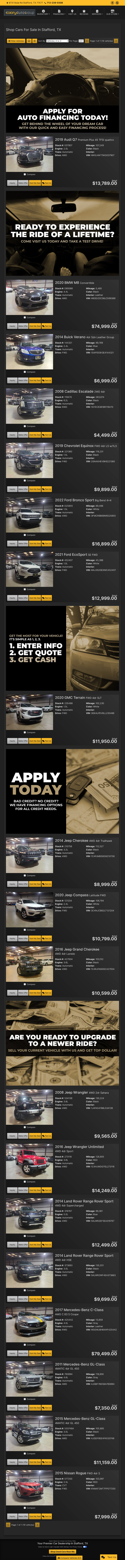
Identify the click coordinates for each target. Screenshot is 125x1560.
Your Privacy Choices (76, 1547)
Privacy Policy (72, 1541)
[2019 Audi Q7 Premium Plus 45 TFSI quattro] (29, 154)
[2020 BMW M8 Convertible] (29, 297)
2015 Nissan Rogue (77, 1473)
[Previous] (87, 41)
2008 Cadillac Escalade (80, 391)
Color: (89, 148)
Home (50, 1541)
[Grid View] (29, 41)
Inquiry (12, 183)
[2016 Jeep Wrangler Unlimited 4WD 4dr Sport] (29, 1161)
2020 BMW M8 (74, 283)
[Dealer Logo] (19, 12)
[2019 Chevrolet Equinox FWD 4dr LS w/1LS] (29, 460)
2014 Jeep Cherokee (83, 840)
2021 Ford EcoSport (76, 554)
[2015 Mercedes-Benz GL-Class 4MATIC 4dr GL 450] (29, 1433)
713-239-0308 (55, 2)
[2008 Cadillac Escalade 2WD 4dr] (29, 406)
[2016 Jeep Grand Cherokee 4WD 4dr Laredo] (29, 964)
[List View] (34, 41)
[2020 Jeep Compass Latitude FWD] (29, 909)
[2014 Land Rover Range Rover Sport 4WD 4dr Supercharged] (29, 1215)
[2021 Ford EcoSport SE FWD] (29, 569)
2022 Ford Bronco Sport (83, 500)
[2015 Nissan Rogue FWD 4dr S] (29, 1487)
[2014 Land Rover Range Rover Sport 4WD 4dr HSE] (29, 1270)
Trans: (58, 152)
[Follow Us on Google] (117, 3)
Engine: (59, 148)
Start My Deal (35, 183)
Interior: (90, 152)
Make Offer (23, 183)
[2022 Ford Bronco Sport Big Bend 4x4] (29, 514)
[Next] (116, 41)
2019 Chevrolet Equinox (86, 446)
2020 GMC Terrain (78, 698)
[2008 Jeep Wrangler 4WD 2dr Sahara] (29, 1107)
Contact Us (63, 1541)
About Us (56, 1541)
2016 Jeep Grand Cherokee (77, 951)
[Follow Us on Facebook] (112, 3)
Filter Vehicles (17, 41)
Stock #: (59, 145)
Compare (31, 174)
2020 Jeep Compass (80, 895)
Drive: (58, 155)
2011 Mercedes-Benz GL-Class (80, 1366)
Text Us (47, 183)
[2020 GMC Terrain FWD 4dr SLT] (29, 712)
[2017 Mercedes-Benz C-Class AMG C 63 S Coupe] (29, 1324)
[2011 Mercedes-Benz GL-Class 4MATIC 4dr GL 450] (29, 1379)
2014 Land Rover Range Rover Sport (84, 1203)
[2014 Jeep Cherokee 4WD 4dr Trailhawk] (29, 855)
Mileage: (90, 145)
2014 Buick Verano (84, 337)
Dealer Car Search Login (45, 1547)
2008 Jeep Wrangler (82, 1092)
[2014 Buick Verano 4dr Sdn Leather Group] (29, 351)
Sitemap (66, 1547)
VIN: (88, 155)
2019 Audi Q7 (84, 139)
